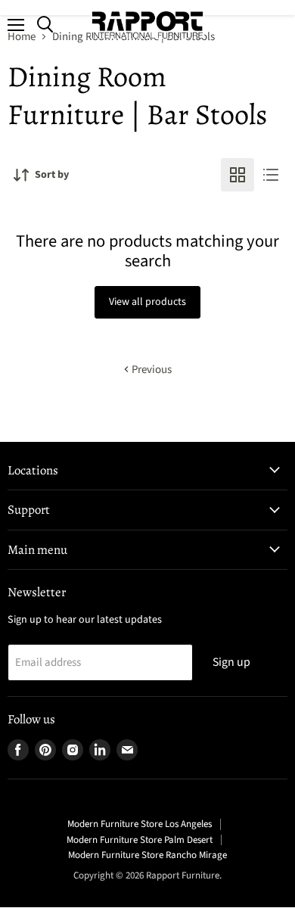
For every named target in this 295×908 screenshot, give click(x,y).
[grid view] (237, 174)
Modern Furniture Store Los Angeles (139, 824)
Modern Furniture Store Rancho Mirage (147, 855)
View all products (147, 301)
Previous (150, 370)
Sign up (231, 662)
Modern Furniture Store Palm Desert (140, 840)
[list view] (270, 174)
